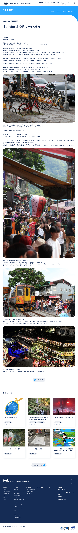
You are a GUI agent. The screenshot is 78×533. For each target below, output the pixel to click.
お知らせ (60, 487)
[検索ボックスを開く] (74, 3)
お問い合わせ (65, 4)
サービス (47, 2)
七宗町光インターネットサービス (19, 507)
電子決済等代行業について (7, 492)
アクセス (66, 2)
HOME (52, 11)
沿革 (4, 495)
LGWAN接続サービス (18, 496)
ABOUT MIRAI (30, 489)
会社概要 (5, 489)
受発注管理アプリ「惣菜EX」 (18, 511)
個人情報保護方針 (7, 526)
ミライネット (17, 504)
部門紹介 (5, 497)
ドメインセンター (18, 491)
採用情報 (53, 2)
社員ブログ (60, 2)
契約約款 (60, 496)
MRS (15, 489)
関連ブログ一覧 (38, 465)
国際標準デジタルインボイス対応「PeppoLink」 (19, 515)
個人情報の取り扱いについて (19, 526)
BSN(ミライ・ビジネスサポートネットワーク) (19, 501)
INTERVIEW (30, 491)
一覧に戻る (40, 379)
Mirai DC (16, 493)
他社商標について (62, 499)
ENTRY (28, 493)
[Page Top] (73, 481)
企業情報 (41, 2)
